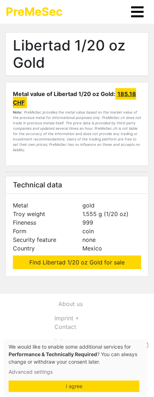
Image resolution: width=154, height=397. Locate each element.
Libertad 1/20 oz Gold (69, 54)
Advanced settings (31, 372)
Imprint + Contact (66, 322)
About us (70, 303)
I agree (74, 386)
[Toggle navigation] (137, 12)
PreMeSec (34, 12)
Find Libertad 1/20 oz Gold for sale (77, 262)
